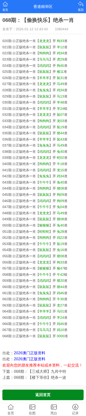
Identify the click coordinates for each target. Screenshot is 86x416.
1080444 (61, 29)
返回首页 (43, 395)
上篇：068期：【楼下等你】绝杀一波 (34, 377)
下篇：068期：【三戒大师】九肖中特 (34, 371)
